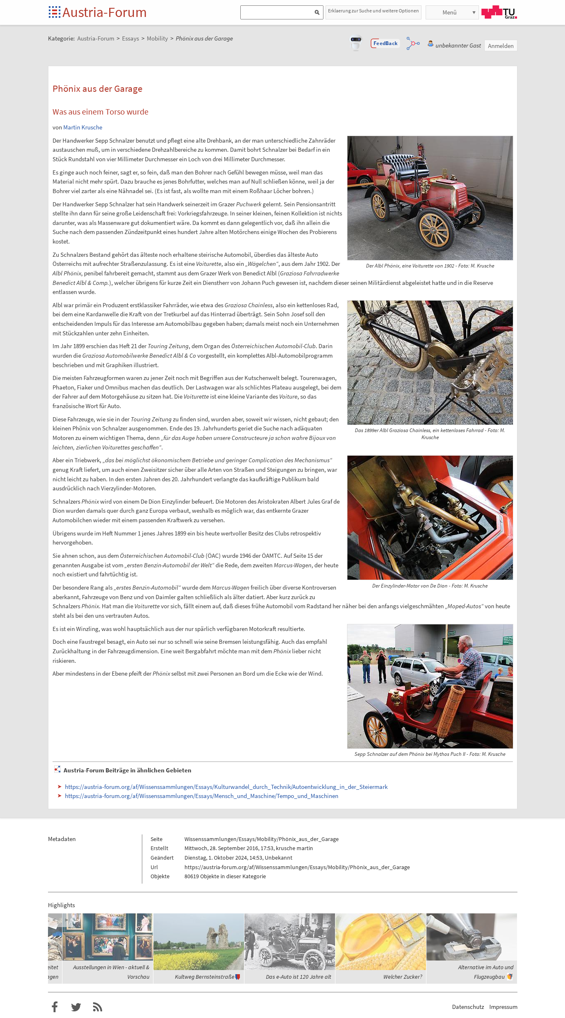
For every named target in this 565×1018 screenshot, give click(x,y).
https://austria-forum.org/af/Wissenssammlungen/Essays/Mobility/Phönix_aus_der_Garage (297, 867)
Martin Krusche (82, 127)
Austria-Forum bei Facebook (54, 1007)
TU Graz (499, 12)
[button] (385, 43)
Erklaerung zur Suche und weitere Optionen (373, 10)
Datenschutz (468, 1007)
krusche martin (294, 848)
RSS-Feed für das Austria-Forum (97, 1007)
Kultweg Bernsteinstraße (205, 976)
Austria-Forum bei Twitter (76, 1007)
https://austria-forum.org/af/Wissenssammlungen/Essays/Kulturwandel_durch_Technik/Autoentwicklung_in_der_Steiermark (226, 787)
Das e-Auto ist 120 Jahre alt (298, 976)
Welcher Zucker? (402, 976)
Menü (450, 12)
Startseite (55, 12)
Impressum (503, 1007)
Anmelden (501, 46)
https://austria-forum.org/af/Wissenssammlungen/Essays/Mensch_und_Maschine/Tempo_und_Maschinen (201, 796)
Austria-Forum (104, 12)
